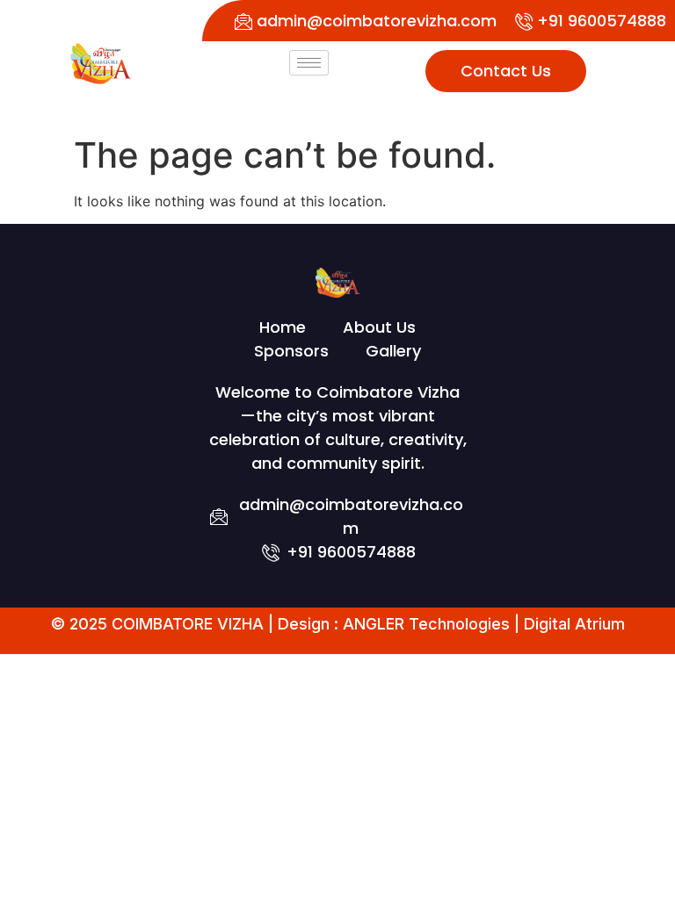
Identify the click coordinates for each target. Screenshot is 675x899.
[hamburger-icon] (309, 63)
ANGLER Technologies (426, 624)
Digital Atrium (574, 624)
